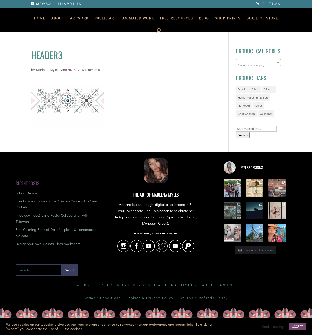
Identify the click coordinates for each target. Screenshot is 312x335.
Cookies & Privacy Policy (149, 298)
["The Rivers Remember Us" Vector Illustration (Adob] (277, 188)
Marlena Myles (47, 69)
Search (243, 135)
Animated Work (138, 18)
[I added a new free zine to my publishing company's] (232, 233)
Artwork (79, 18)
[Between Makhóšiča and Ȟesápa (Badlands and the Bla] (254, 210)
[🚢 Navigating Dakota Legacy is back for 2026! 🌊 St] (232, 210)
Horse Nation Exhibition (253, 97)
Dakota (242, 89)
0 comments (91, 69)
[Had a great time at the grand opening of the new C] (277, 210)
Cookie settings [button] (273, 327)
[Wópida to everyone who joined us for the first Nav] (232, 188)
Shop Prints (228, 18)
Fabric (255, 89)
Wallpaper (266, 114)
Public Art (105, 18)
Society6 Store (262, 18)
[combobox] (258, 62)
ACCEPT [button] (297, 327)
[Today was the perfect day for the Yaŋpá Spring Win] (254, 233)
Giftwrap (269, 89)
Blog (204, 18)
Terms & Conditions (102, 298)
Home (39, 18)
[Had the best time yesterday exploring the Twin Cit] (277, 233)
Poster (258, 105)
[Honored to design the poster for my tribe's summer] (254, 188)
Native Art (244, 105)
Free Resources (176, 18)
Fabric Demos (27, 192)
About (57, 18)
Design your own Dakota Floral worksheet (48, 243)
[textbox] (258, 64)
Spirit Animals (246, 114)
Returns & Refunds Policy (203, 298)
